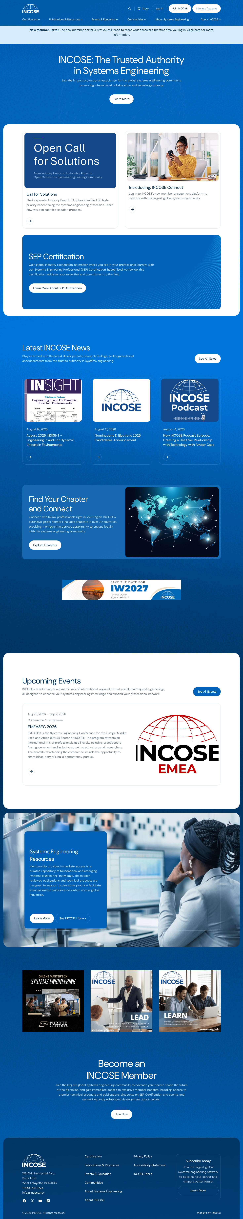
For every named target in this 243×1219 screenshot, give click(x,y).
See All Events (206, 692)
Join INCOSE (179, 8)
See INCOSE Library (72, 918)
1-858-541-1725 (32, 1188)
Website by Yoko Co (209, 1213)
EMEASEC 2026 (42, 726)
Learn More (121, 99)
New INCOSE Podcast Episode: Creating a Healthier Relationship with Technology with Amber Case (188, 440)
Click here (194, 30)
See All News (207, 359)
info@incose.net (33, 1193)
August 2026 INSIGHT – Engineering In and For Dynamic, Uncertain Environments (50, 440)
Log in (159, 8)
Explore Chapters (45, 545)
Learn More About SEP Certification (57, 288)
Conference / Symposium (45, 720)
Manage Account (206, 8)
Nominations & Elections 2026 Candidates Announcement (118, 437)
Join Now (121, 1114)
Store (145, 8)
